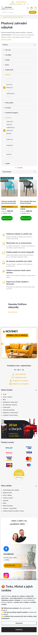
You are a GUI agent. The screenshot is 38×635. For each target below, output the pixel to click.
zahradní (9, 130)
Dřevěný (9, 79)
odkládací (9, 151)
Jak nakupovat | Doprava (10, 405)
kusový (9, 136)
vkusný (9, 124)
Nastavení (19, 623)
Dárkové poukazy (8, 506)
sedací (8, 154)
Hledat (32, 12)
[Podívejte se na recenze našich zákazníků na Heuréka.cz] (19, 474)
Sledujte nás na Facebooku (20, 381)
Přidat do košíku (7, 218)
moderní (9, 139)
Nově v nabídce (7, 495)
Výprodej (5, 500)
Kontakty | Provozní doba (10, 415)
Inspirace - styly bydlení (10, 508)
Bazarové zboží (7, 492)
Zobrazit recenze (12, 312)
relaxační (9, 145)
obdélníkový (10, 157)
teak (8, 96)
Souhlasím (19, 630)
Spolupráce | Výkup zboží (10, 402)
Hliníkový (9, 81)
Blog (4, 399)
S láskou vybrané (8, 498)
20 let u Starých (7, 397)
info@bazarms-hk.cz (20, 377)
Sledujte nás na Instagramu (20, 384)
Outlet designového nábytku (11, 490)
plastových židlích (6, 39)
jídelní (8, 133)
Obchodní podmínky (9, 410)
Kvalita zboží (6, 407)
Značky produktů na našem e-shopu (13, 511)
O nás (4, 394)
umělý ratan (10, 93)
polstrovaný (10, 142)
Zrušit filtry (20, 167)
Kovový (9, 84)
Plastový (9, 87)
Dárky (4, 503)
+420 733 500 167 (20, 2)
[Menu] (35, 7)
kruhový (9, 148)
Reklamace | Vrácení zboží (10, 412)
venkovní (9, 121)
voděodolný (10, 127)
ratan (8, 90)
